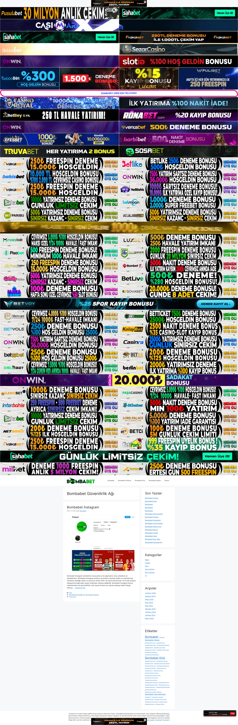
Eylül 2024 (149, 606)
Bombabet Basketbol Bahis (163, 645)
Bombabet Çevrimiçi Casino (151, 701)
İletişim (166, 480)
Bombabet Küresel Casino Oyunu (152, 675)
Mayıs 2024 (149, 618)
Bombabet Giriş (140, 480)
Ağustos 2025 (150, 596)
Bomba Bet (161, 637)
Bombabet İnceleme (124, 480)
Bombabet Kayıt (151, 536)
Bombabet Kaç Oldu (152, 539)
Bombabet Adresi (151, 498)
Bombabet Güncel (149, 663)
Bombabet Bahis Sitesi (150, 645)
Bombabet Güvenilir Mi (153, 542)
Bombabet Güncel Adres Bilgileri (162, 663)
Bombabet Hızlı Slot (161, 668)
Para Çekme (149, 569)
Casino (147, 563)
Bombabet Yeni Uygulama (160, 699)
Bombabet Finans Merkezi (151, 652)
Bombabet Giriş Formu (150, 661)
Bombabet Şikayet (155, 480)
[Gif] (119, 227)
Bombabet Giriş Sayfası (154, 514)
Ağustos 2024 (150, 609)
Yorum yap (72, 597)
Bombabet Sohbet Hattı (150, 689)
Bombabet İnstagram (83, 507)
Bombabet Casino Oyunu (163, 650)
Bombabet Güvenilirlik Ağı (77, 595)
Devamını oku (80, 588)
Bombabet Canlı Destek (154, 523)
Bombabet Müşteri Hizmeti (151, 685)
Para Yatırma (150, 572)
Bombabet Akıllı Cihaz (150, 642)
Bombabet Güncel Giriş (150, 666)
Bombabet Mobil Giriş (153, 527)
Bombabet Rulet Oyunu (164, 685)
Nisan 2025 (149, 599)
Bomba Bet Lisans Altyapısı (151, 677)
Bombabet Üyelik (151, 533)
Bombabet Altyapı (151, 517)
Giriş (70, 593)
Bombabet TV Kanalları (157, 697)
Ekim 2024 (149, 603)
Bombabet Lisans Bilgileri (151, 680)
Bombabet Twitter (149, 699)
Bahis (147, 560)
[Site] (59, 163)
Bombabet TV (148, 697)
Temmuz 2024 (150, 612)
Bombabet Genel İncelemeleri (152, 654)
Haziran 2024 (150, 615)
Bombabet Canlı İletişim (150, 650)
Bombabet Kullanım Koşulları (152, 673)
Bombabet (111, 480)
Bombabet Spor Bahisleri (155, 694)
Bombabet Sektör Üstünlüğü (163, 687)
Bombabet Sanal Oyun (150, 687)
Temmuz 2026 (150, 593)
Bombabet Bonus (151, 530)
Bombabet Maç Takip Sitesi (151, 682)
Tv (146, 576)
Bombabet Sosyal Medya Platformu (153, 692)
